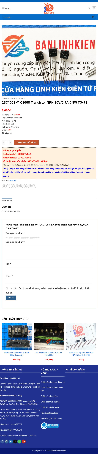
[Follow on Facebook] (2, 442)
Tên (8, 263)
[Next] (96, 344)
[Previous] (2, 344)
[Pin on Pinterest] (21, 186)
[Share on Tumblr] (34, 186)
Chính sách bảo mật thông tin (53, 382)
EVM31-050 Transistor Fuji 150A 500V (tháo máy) (16, 354)
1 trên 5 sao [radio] (6, 237)
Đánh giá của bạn (15, 233)
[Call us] (19, 442)
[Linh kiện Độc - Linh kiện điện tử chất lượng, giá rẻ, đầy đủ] (49, 8)
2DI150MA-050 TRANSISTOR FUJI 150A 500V (49, 354)
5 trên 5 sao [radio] (34, 237)
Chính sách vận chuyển (50, 402)
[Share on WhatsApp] (4, 186)
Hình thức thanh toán (49, 413)
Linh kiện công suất (8, 98)
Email (9, 276)
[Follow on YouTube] (24, 442)
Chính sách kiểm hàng (50, 407)
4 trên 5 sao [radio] (24, 237)
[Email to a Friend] (17, 186)
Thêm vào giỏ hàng (26, 142)
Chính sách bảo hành (49, 396)
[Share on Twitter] (13, 186)
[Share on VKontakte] (25, 186)
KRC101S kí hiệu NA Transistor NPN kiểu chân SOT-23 (81, 354)
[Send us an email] (15, 442)
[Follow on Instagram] (6, 442)
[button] (6, 8)
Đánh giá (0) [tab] (7, 200)
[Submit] (93, 17)
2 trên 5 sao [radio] (10, 237)
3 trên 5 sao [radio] (16, 237)
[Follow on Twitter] (11, 442)
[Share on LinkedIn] (30, 186)
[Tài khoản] (89, 8)
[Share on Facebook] (8, 186)
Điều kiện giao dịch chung (51, 418)
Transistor (21, 98)
